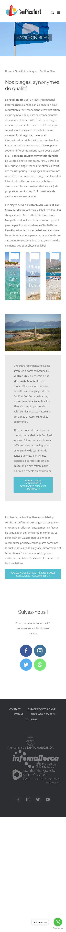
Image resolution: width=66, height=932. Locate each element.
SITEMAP (18, 714)
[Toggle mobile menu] (59, 12)
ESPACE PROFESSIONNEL (42, 709)
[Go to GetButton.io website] (57, 928)
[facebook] (26, 651)
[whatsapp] (40, 664)
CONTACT (14, 709)
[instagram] (40, 651)
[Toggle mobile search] (52, 12)
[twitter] (26, 664)
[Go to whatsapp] (58, 922)
